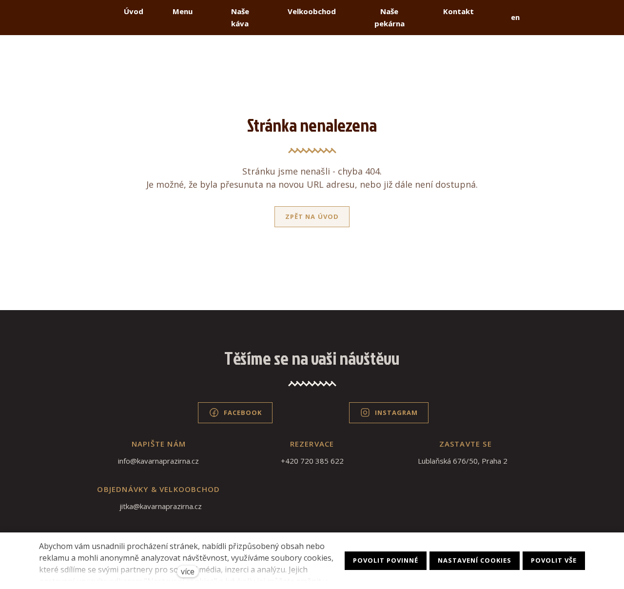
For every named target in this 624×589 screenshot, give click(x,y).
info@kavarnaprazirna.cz (158, 461)
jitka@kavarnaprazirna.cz (160, 506)
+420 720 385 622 (312, 461)
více (188, 571)
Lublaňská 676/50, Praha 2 (462, 461)
